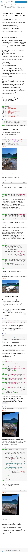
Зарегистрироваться (21, 1)
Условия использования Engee (12, 550)
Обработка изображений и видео (11, 6)
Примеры (17, 4)
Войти (12, 1)
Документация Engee (9, 4)
